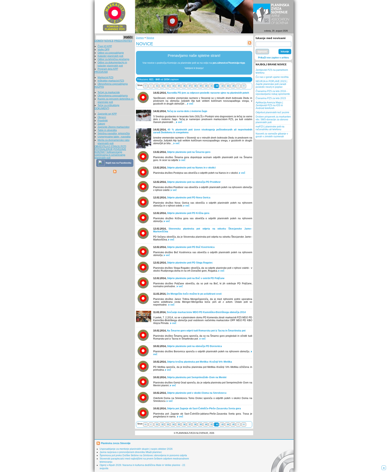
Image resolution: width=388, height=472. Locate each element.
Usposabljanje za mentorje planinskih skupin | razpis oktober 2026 (136, 449)
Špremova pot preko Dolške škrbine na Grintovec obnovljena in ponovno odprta (143, 455)
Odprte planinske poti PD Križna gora (188, 213)
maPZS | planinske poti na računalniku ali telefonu (270, 128)
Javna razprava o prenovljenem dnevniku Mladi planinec (131, 452)
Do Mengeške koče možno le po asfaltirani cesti (194, 293)
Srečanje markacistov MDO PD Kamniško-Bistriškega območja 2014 (206, 312)
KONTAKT (100, 152)
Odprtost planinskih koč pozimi (272, 112)
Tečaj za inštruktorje (108, 105)
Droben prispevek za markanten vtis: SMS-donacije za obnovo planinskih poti (273, 119)
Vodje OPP (104, 49)
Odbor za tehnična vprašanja (113, 59)
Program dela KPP (108, 69)
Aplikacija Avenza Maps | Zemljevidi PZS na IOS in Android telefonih (269, 105)
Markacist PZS (105, 77)
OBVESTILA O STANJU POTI (110, 146)
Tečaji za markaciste (109, 92)
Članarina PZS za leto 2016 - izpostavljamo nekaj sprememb (273, 92)
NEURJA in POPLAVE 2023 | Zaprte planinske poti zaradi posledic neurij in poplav (271, 84)
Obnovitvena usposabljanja (113, 84)
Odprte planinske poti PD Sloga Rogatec (190, 262)
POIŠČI (128, 37)
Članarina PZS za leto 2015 (271, 98)
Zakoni (101, 123)
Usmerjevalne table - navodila (114, 136)
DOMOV (99, 40)
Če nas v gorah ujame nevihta (272, 77)
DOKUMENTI (102, 108)
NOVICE (109, 40)
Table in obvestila (107, 130)
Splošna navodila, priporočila (114, 133)
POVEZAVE (119, 149)
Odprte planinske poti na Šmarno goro (188, 152)
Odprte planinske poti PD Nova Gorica (188, 197)
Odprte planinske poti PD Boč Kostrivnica (191, 247)
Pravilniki (103, 120)
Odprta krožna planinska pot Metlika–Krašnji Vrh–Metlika (199, 361)
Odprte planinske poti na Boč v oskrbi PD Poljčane (196, 278)
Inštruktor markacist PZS (111, 80)
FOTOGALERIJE (104, 149)
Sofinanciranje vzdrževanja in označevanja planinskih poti (110, 155)
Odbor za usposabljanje (111, 52)
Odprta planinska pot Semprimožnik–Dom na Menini (196, 377)
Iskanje (285, 51)
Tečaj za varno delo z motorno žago (187, 111)
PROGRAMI (101, 72)
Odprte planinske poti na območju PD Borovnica (194, 346)
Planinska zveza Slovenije (116, 443)
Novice (150, 37)
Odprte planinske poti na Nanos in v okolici (191, 167)
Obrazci (102, 117)
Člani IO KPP (105, 46)
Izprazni (262, 51)
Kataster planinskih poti (110, 56)
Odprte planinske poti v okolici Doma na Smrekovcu (196, 393)
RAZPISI (99, 87)
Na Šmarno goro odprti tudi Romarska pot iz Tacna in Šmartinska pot (206, 330)
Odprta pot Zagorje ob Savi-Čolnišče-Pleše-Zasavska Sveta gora (204, 408)
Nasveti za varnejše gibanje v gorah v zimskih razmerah (272, 135)
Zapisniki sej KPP (107, 113)
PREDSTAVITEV (123, 40)
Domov (140, 37)
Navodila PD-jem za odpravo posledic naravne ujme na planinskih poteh (208, 92)
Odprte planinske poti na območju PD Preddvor (194, 182)
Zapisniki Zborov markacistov (114, 127)
